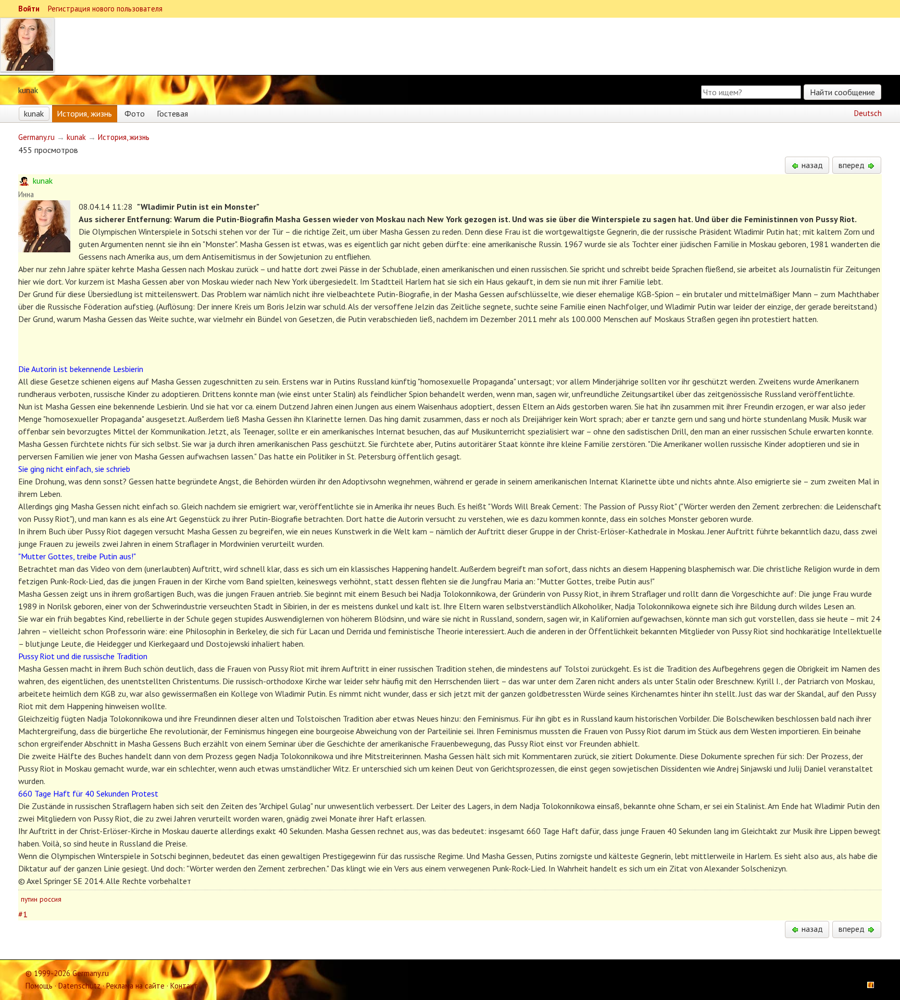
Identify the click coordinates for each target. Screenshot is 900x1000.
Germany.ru (36, 137)
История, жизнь (84, 113)
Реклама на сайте (135, 986)
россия (50, 899)
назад (811, 165)
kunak (34, 113)
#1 (23, 914)
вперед (853, 165)
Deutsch (868, 113)
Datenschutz (79, 986)
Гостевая (172, 113)
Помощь (39, 986)
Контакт (184, 986)
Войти (29, 9)
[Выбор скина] (867, 986)
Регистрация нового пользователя (105, 9)
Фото (134, 113)
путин (29, 899)
